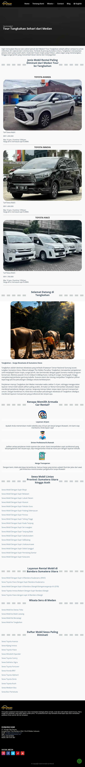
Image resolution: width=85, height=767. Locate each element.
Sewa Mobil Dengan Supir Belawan (15, 494)
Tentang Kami (38, 3)
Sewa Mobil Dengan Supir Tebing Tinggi (17, 519)
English (79, 3)
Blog (68, 3)
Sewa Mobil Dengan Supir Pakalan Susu (17, 506)
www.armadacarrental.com (13, 734)
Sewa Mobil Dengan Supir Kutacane (16, 557)
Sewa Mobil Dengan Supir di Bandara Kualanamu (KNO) (24, 578)
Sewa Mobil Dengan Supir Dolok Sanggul (18, 548)
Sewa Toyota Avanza (10, 641)
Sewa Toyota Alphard (10, 675)
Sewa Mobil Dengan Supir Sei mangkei (17, 527)
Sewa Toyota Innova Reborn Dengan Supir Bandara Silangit (25, 590)
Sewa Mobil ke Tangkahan (12, 622)
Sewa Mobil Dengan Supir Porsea (15, 515)
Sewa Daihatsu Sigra (10, 662)
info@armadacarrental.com (14, 733)
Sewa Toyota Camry (10, 658)
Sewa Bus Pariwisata (10, 692)
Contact (60, 3)
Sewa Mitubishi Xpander (11, 654)
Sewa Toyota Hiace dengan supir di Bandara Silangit (22, 595)
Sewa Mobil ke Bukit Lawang (13, 614)
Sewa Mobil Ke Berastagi (11, 618)
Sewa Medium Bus (9, 687)
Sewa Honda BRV (8, 670)
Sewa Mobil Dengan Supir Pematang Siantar (19, 552)
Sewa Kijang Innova (9, 645)
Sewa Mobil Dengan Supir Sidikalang (16, 540)
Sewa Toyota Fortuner (10, 666)
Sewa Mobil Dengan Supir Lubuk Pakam (17, 498)
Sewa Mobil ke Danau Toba (12, 610)
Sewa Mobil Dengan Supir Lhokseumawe (18, 544)
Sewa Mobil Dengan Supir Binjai (14, 489)
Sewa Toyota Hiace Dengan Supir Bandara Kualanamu (23, 582)
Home (26, 3)
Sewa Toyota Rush (9, 683)
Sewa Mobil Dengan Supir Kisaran (15, 502)
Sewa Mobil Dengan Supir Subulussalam (17, 535)
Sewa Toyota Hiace (9, 650)
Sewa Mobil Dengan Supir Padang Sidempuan (20, 510)
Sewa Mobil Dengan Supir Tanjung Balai (17, 531)
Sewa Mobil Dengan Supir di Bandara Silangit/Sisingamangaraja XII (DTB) (30, 586)
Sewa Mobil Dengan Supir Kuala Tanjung (17, 523)
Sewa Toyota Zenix (9, 679)
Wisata (50, 3)
